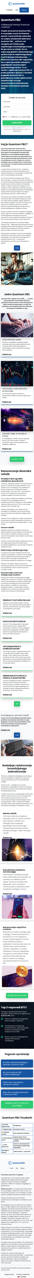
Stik (16, 10)
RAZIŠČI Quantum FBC (17, 995)
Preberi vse (6, 354)
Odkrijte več (17, 459)
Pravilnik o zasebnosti (23, 1274)
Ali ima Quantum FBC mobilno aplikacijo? (12, 1073)
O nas (11, 1168)
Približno (9, 10)
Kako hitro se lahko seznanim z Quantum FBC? (16, 1093)
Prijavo (24, 10)
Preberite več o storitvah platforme (17, 1104)
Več (17, 248)
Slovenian (23, 1276)
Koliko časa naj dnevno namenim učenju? (13, 1083)
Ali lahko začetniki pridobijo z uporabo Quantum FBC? (15, 1063)
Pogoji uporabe (9, 1274)
